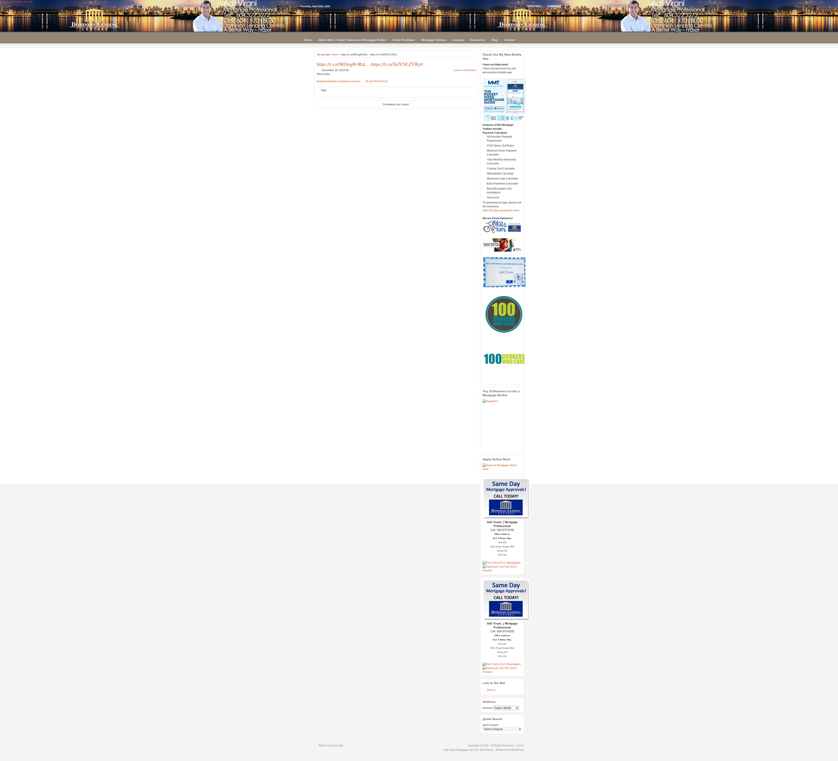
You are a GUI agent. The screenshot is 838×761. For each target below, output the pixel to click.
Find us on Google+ (11, 1)
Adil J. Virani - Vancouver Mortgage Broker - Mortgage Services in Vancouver (419, 19)
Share (490, 689)
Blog (494, 40)
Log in (520, 745)
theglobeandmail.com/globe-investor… (340, 81)
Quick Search (490, 725)
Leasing (458, 40)
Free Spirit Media (483, 749)
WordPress (517, 749)
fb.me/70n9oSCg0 (377, 81)
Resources (477, 40)
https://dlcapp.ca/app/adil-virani (501, 210)
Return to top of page (331, 745)
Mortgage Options (433, 40)
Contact (509, 40)
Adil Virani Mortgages (457, 749)
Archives (488, 708)
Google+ (29, 1)
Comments (554, 6)
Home (308, 40)
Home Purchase (403, 40)
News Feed (534, 6)
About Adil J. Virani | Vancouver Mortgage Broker (352, 40)
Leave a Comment (465, 70)
